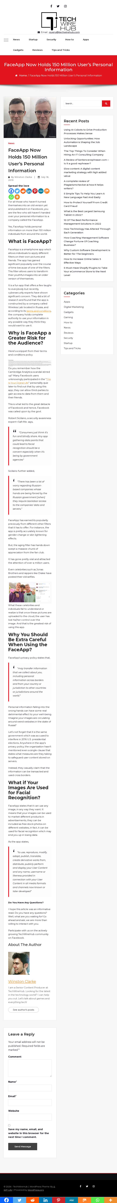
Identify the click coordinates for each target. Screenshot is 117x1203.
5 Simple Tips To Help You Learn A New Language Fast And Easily (84, 195)
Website (13, 1110)
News (16, 39)
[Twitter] (17, 191)
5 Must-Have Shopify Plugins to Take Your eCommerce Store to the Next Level (85, 271)
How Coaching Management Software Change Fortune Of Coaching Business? (86, 241)
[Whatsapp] (11, 197)
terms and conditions (39, 310)
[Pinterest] (35, 191)
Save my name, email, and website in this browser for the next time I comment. (28, 1133)
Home (23, 75)
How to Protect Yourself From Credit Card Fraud (85, 204)
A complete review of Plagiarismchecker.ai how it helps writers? (83, 185)
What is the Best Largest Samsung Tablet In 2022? (84, 213)
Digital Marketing (74, 306)
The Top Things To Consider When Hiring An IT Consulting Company (84, 153)
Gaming (68, 317)
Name (12, 1081)
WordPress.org (36, 1190)
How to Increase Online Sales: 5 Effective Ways (82, 261)
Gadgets (18, 50)
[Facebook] (11, 191)
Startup (33, 39)
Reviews (37, 50)
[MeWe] (41, 191)
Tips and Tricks (61, 50)
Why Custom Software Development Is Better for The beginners (87, 252)
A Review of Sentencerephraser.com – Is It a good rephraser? (86, 161)
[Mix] (47, 191)
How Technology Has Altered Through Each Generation (87, 230)
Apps (86, 39)
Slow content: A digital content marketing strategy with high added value (85, 172)
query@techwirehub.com (64, 32)
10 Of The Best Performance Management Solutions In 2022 (82, 222)
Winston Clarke (23, 177)
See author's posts (23, 1009)
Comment (14, 1056)
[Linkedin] (29, 191)
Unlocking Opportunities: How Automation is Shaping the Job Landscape (82, 142)
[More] (17, 197)
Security (51, 39)
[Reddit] (23, 191)
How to (69, 39)
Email (11, 1096)
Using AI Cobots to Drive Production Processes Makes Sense (85, 131)
